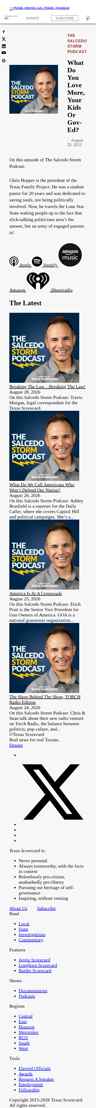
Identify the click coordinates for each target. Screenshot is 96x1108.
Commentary (31, 939)
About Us (18, 908)
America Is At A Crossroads (35, 593)
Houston (26, 1026)
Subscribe (64, 18)
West (23, 1048)
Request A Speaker (36, 1079)
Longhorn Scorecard (38, 965)
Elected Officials (35, 1068)
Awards (26, 1073)
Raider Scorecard (35, 970)
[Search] (88, 18)
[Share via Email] (3, 53)
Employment (31, 1084)
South (24, 1042)
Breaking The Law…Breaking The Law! (47, 386)
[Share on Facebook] (3, 31)
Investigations (32, 934)
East (23, 1021)
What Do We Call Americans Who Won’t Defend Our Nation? (41, 487)
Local (24, 923)
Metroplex (28, 1032)
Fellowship (29, 1089)
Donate (32, 18)
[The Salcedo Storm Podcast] (33, 112)
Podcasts (27, 996)
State (23, 929)
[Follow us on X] (53, 824)
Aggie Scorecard (34, 959)
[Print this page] (3, 60)
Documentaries (33, 990)
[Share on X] (3, 38)
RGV (23, 1037)
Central (26, 1016)
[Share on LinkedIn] (3, 46)
